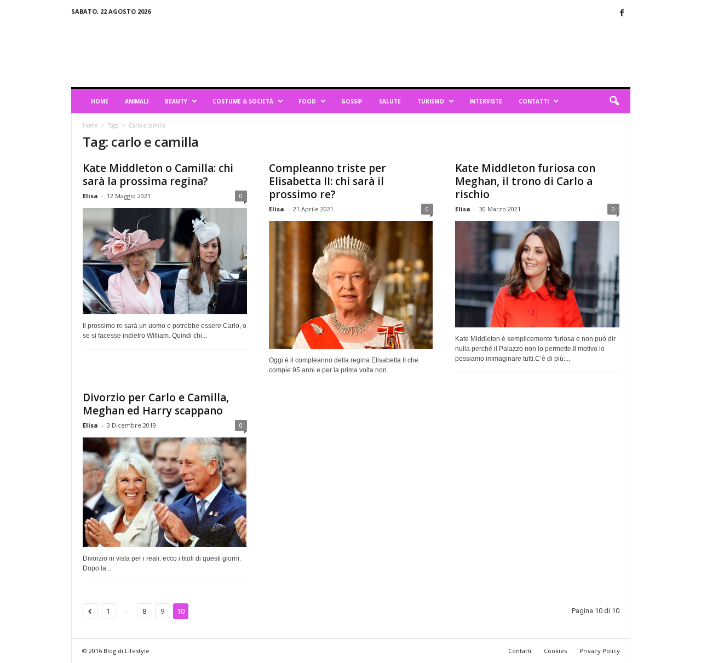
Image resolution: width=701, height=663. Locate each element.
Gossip (352, 101)
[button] (614, 101)
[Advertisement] (431, 51)
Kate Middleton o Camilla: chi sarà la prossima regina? (158, 174)
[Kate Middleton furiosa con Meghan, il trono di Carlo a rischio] (537, 274)
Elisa (90, 196)
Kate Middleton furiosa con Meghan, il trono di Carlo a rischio (525, 181)
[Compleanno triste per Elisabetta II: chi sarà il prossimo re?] (351, 285)
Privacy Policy (599, 651)
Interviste (485, 101)
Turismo (430, 101)
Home (99, 101)
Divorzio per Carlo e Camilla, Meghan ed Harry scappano (156, 404)
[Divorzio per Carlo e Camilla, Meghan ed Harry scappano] (165, 492)
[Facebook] (622, 13)
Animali (136, 101)
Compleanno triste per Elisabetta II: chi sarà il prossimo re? (327, 181)
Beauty (176, 101)
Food (307, 101)
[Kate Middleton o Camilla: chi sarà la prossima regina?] (165, 261)
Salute (390, 101)
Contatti (534, 101)
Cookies (555, 651)
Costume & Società (242, 101)
